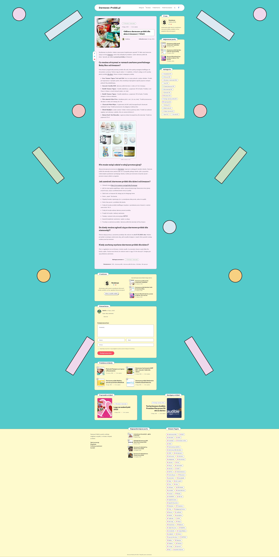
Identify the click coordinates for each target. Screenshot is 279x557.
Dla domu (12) (167, 95)
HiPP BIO (184, 537)
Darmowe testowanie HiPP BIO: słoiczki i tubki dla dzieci (144, 370)
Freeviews (180, 506)
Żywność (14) (167, 92)
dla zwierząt (182, 459)
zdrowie (170, 462)
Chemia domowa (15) (169, 86)
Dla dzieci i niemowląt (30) (170, 80)
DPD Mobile (180, 487)
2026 (179, 437)
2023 (113, 264)
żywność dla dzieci (172, 537)
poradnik (170, 490)
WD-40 (180, 496)
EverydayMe (181, 478)
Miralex (178, 493)
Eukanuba (170, 506)
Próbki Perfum (156, 7)
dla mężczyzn (145, 264)
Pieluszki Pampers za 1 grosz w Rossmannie (115, 370)
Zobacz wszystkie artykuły (111, 293)
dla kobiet (121, 169)
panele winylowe (179, 549)
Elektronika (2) (167, 108)
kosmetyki (171, 440)
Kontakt (92, 448)
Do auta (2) (175, 114)
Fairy (169, 484)
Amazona (110, 54)
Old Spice (170, 487)
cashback (179, 512)
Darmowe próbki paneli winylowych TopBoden (141, 281)
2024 (169, 453)
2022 (169, 443)
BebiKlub (183, 527)
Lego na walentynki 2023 (122, 408)
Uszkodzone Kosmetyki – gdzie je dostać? (142, 434)
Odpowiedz (106, 316)
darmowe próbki (118, 264)
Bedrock (181, 524)
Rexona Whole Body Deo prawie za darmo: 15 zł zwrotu (144, 294)
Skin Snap (170, 521)
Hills (179, 518)
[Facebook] (178, 7)
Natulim (170, 515)
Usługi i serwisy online (159, 402)
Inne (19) (166, 83)
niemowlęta (179, 465)
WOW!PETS (171, 496)
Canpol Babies (182, 531)
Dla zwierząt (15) (168, 89)
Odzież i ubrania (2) (168, 111)
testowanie (171, 456)
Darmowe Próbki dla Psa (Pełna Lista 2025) (140, 447)
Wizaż (179, 521)
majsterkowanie (172, 499)
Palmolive (178, 540)
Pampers (170, 543)
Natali (104, 310)
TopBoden (171, 518)
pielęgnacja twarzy (180, 509)
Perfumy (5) (167, 105)
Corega (170, 546)
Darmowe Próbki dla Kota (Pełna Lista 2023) (141, 454)
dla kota (170, 468)
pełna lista (171, 478)
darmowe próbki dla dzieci (129, 264)
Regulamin (93, 444)
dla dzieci (110, 74)
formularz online (182, 440)
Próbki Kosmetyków (167, 7)
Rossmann (182, 475)
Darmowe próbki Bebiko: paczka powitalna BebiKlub (115, 381)
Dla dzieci (148, 7)
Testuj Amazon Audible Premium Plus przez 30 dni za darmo (156, 408)
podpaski (170, 534)
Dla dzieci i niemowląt (129, 23)
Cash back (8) (167, 102)
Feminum (179, 543)
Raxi (169, 549)
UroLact (170, 493)
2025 (178, 468)
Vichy (169, 509)
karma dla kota (181, 490)
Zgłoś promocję (94, 442)
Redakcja (115, 283)
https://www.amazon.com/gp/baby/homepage (124, 185)
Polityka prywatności (96, 446)
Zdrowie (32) (167, 77)
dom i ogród (178, 481)
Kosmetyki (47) (167, 74)
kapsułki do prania (173, 503)
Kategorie (141, 7)
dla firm (170, 471)
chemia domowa (181, 471)
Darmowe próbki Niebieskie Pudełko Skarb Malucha (145, 381)
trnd (178, 462)
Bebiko (170, 540)
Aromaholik (171, 531)
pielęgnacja (171, 459)
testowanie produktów (174, 447)
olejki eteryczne (172, 527)
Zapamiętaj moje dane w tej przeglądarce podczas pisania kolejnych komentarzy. (117, 348)
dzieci (176, 484)
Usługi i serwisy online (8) (170, 98)
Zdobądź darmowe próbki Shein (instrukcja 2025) (141, 441)
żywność (179, 546)
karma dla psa (171, 475)
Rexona (170, 512)
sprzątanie (179, 515)
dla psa (170, 465)
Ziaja (169, 481)
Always (179, 534)
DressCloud (171, 524)
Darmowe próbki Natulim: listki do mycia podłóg (143, 288)
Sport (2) (166, 114)
